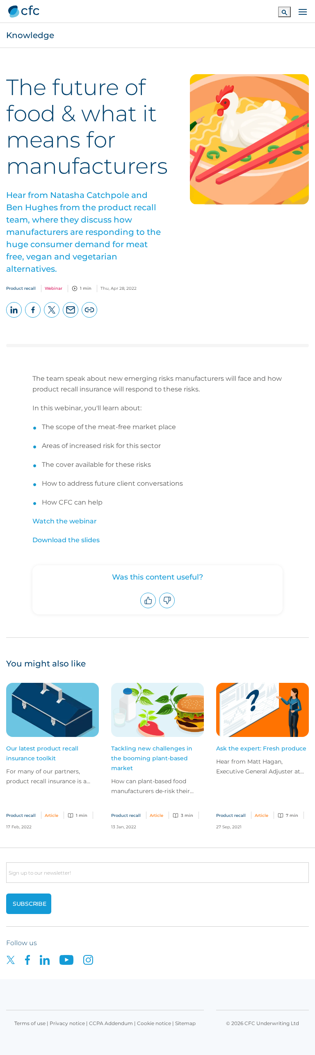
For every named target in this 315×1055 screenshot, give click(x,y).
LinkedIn (14, 317)
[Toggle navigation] (303, 11)
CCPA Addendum (111, 1023)
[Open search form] (284, 12)
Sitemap (185, 1023)
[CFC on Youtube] (71, 959)
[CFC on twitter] (15, 959)
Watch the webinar (64, 521)
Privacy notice (67, 1023)
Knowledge (30, 35)
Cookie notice (154, 1023)
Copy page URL (89, 317)
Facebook (33, 317)
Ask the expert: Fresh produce (261, 748)
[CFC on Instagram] (92, 959)
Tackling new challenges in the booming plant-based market (151, 758)
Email (70, 317)
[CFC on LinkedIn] (49, 959)
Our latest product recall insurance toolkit (42, 753)
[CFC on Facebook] (32, 959)
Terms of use (30, 1023)
